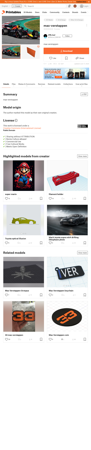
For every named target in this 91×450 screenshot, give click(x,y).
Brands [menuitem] (75, 12)
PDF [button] (85, 94)
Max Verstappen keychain (61, 290)
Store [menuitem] (37, 12)
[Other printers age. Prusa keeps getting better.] (66, 73)
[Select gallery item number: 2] (23, 233)
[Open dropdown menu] (86, 25)
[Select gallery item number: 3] (25, 233)
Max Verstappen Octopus (17, 290)
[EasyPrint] (69, 6)
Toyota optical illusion (15, 238)
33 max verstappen (14, 335)
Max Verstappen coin (59, 335)
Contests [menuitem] (65, 12)
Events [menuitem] (83, 12)
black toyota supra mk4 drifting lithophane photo (64, 238)
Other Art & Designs (77, 20)
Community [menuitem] (54, 12)
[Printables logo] (11, 12)
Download (67, 51)
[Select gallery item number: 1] (21, 233)
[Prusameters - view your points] (75, 6)
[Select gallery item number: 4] (70, 285)
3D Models (49, 20)
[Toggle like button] (6, 198)
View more (82, 156)
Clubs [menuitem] (44, 12)
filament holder (56, 194)
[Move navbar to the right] (87, 12)
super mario (11, 194)
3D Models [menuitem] (27, 12)
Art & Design (62, 20)
